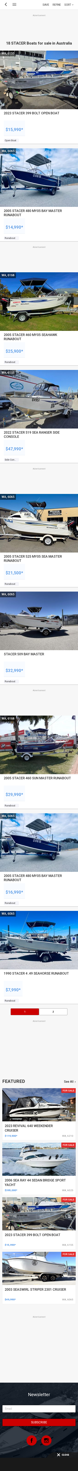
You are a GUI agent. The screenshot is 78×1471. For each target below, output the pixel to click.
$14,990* (14, 227)
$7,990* (13, 989)
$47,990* (14, 449)
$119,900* (11, 1135)
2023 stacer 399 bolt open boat (32, 1235)
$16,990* (14, 892)
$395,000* (11, 1190)
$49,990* (10, 1299)
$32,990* (14, 670)
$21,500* (14, 573)
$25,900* (14, 351)
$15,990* (14, 129)
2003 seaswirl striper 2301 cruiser (35, 1289)
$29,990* (14, 794)
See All (68, 1081)
